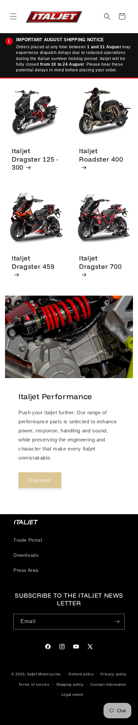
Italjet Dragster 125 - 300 (35, 159)
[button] (13, 16)
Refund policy (81, 674)
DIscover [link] (39, 480)
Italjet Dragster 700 (100, 262)
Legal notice (72, 694)
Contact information (108, 684)
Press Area (26, 570)
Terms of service (34, 684)
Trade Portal (27, 540)
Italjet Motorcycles (44, 674)
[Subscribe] (117, 621)
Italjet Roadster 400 (101, 155)
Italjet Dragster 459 (33, 262)
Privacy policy (113, 674)
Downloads (26, 555)
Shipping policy (70, 684)
